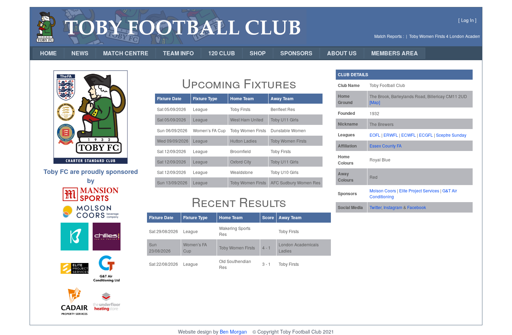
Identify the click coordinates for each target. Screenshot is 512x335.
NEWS (79, 53)
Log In (467, 20)
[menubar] (229, 53)
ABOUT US (342, 53)
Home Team (242, 99)
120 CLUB (221, 53)
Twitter (375, 207)
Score (268, 218)
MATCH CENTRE (125, 53)
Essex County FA (386, 146)
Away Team (282, 99)
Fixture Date (169, 99)
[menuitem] (48, 53)
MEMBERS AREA (394, 53)
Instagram (392, 207)
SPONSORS (296, 53)
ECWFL (408, 135)
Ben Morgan (233, 331)
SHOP (258, 53)
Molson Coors (383, 190)
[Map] (375, 102)
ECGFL (426, 135)
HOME (48, 53)
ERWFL (390, 135)
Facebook (416, 207)
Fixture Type (205, 99)
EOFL (375, 135)
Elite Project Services (419, 190)
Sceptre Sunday (451, 135)
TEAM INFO (178, 53)
